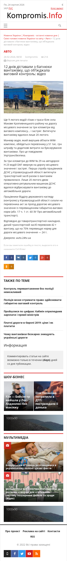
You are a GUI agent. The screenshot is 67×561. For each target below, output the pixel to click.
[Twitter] (22, 553)
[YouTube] (29, 553)
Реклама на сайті (34, 531)
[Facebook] (14, 553)
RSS (32, 536)
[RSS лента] (36, 553)
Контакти (54, 531)
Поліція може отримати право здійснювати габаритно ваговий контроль (32, 301)
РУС (11, 8)
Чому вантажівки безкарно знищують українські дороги (29, 335)
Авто (8, 51)
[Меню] (5, 25)
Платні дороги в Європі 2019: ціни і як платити (28, 324)
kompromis (31, 56)
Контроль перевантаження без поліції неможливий (29, 290)
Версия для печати (17, 60)
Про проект (12, 531)
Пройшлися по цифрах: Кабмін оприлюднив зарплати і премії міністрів (33, 313)
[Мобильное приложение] (7, 553)
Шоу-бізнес (14, 377)
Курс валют (57, 8)
